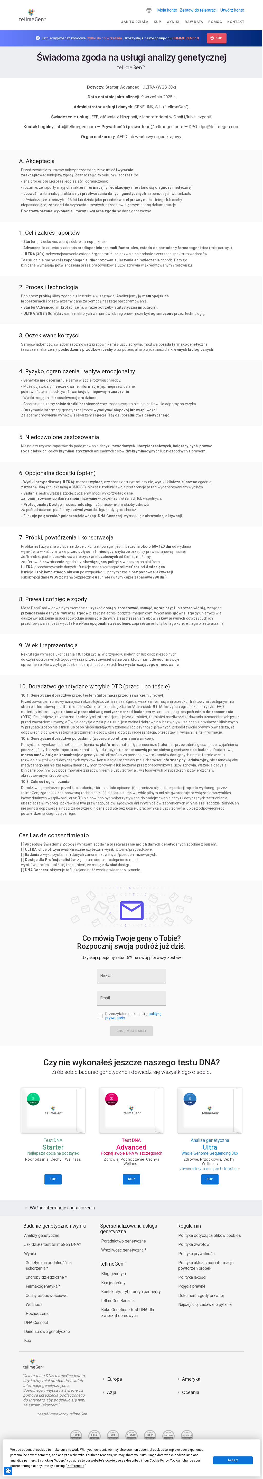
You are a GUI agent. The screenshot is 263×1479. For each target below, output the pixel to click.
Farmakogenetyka (40, 1286)
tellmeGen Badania (116, 1300)
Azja (110, 1392)
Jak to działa (134, 22)
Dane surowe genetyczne (46, 1331)
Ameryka (190, 1379)
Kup (157, 22)
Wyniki (173, 22)
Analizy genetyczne (40, 1235)
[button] (149, 10)
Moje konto (167, 10)
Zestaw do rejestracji (199, 10)
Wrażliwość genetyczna (121, 1250)
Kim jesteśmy (112, 1282)
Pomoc (215, 22)
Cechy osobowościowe (45, 1295)
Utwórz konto (232, 10)
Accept (233, 1460)
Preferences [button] (75, 1466)
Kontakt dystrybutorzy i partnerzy (129, 1291)
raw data (194, 22)
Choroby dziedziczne (44, 1277)
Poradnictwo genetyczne (122, 1241)
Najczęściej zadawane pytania (203, 1304)
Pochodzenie (36, 1313)
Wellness (32, 1304)
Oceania (189, 1392)
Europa (113, 1379)
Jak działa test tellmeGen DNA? (51, 1244)
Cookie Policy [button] (159, 1460)
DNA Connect (35, 1322)
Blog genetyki (112, 1273)
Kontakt (236, 22)
